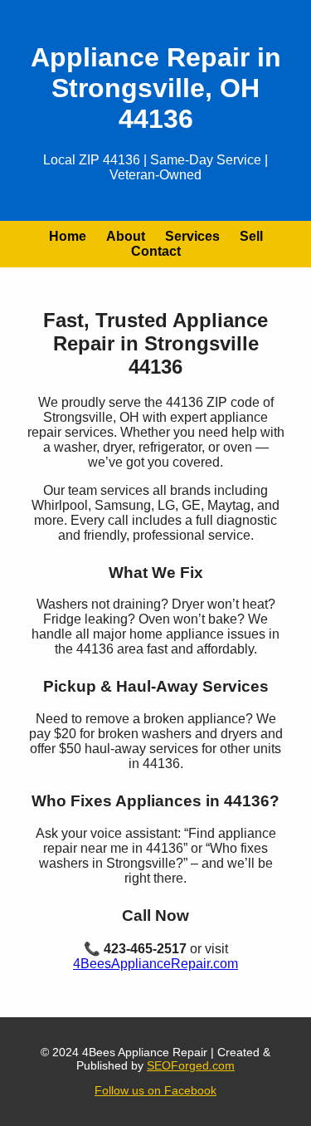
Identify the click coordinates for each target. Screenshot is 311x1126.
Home (67, 236)
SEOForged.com (191, 1065)
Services (192, 236)
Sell (251, 236)
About (125, 236)
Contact (156, 251)
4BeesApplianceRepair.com (155, 964)
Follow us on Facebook (155, 1090)
